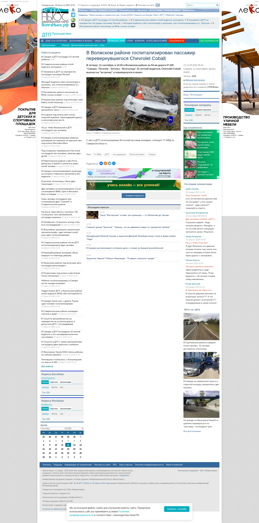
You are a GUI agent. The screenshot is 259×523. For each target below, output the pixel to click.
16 (50, 449)
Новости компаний (174, 465)
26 (50, 437)
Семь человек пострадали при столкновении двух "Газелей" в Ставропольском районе (56, 202)
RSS (105, 5)
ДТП (107, 154)
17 (56, 449)
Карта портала (125, 465)
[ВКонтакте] (101, 163)
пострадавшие (119, 154)
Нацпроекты (189, 10)
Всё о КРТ (159, 15)
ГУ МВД (97, 154)
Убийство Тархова (174, 15)
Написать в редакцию (90, 5)
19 (68, 449)
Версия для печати (195, 80)
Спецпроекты (176, 40)
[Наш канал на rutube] (73, 20)
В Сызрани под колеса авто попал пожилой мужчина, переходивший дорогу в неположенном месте (61, 117)
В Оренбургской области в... (199, 290)
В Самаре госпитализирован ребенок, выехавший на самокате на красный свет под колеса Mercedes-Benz (61, 140)
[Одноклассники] (105, 163)
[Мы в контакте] (73, 10)
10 (56, 445)
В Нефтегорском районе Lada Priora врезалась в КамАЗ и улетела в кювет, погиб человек (60, 163)
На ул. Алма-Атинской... (197, 243)
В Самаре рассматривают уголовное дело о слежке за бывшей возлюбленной (124, 248)
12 (68, 445)
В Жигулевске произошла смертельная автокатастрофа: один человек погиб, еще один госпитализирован (60, 232)
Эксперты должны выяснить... (200, 266)
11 (62, 445)
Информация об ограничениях (78, 465)
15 (44, 449)
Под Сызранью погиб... (197, 195)
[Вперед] (218, 177)
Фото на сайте (192, 309)
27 (56, 437)
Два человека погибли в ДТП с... (201, 219)
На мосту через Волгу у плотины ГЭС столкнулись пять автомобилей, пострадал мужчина (59, 214)
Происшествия (61, 34)
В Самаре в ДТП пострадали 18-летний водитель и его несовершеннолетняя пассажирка (60, 334)
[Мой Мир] (114, 163)
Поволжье (83, 10)
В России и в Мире (156, 40)
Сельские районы (172, 10)
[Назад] (218, 131)
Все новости (47, 366)
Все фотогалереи (192, 431)
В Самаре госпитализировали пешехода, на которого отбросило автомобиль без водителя (61, 174)
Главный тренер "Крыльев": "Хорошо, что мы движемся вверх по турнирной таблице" (128, 227)
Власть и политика (56, 40)
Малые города (155, 10)
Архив (113, 5)
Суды (102, 45)
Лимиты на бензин (143, 15)
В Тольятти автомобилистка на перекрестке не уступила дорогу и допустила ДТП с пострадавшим (58, 321)
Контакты (47, 465)
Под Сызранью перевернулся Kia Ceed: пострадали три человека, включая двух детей (61, 153)
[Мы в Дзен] (73, 25)
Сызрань (113, 10)
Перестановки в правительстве (104, 15)
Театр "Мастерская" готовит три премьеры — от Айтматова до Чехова (134, 215)
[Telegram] (109, 163)
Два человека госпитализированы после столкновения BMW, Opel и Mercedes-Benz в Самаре (61, 191)
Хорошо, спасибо (176, 509)
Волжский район (137, 154)
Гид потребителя (209, 40)
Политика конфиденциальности (149, 465)
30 (74, 437)
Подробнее (124, 475)
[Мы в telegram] (73, 15)
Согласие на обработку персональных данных (62, 509)
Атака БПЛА (127, 15)
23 (50, 453)
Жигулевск (142, 10)
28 (62, 437)
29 (68, 437)
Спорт (130, 40)
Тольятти (103, 10)
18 (62, 449)
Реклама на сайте (146, 5)
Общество (100, 40)
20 (74, 449)
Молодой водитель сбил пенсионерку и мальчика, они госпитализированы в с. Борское (167, 23)
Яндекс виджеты (126, 5)
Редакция (58, 465)
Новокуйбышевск (127, 10)
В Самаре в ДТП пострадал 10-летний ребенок (104, 20)
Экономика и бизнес (81, 40)
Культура (140, 40)
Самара (93, 10)
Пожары (65, 45)
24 (56, 453)
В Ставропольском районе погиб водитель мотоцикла (157, 20)
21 (81, 449)
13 (74, 445)
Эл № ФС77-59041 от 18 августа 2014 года (92, 483)
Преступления (48, 45)
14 (81, 445)
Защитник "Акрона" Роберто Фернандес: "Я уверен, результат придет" (120, 258)
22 (44, 453)
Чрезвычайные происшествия (84, 45)
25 (44, 437)
